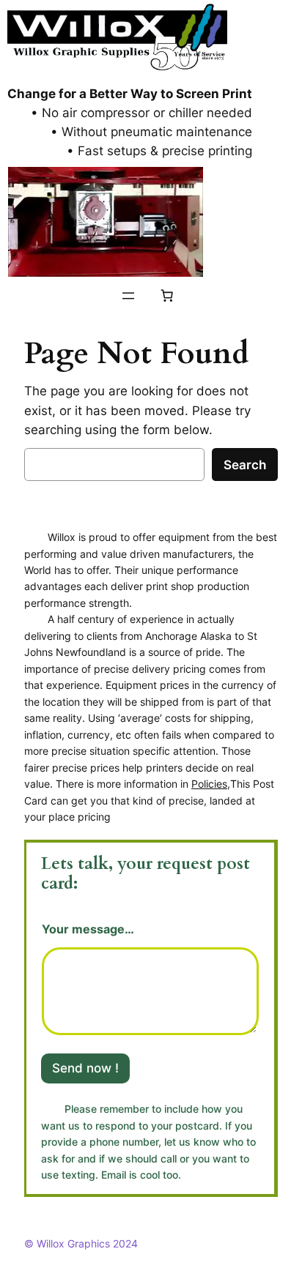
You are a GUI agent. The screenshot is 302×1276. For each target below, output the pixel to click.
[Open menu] (128, 296)
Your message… (88, 929)
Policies (209, 783)
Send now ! (85, 1068)
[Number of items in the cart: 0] (167, 295)
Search (245, 465)
